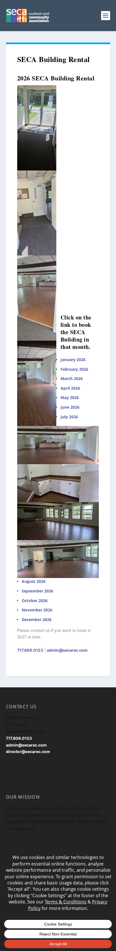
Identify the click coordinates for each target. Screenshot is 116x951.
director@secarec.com (28, 751)
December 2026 (37, 619)
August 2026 (34, 581)
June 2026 (70, 407)
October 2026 (35, 600)
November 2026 (37, 610)
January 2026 (73, 359)
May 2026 (70, 397)
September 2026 (37, 591)
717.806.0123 (30, 650)
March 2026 (72, 378)
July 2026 (69, 416)
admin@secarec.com (67, 650)
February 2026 (74, 369)
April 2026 (70, 388)
